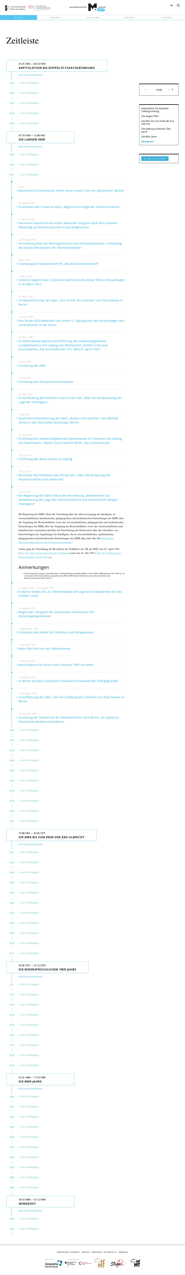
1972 (11, 994)
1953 (11, 740)
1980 (11, 1096)
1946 (11, 93)
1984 (11, 1137)
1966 (11, 902)
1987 (11, 1167)
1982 (11, 1116)
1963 (11, 872)
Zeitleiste (18, 18)
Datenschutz (110, 1252)
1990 (11, 1229)
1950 (11, 164)
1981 (11, 1106)
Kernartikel (55, 18)
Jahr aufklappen (30, 82)
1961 (11, 821)
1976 (11, 1035)
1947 (11, 103)
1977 (11, 1045)
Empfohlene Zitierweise (68, 1252)
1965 (11, 892)
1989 (11, 1187)
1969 (11, 933)
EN (171, 5)
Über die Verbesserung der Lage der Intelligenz (44, 553)
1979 (11, 1065)
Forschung (129, 18)
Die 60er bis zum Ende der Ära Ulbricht (157, 122)
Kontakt (86, 1252)
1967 (11, 913)
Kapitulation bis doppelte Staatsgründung (155, 110)
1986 (11, 1157)
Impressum (97, 1252)
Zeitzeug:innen (92, 18)
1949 (11, 123)
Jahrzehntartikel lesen (30, 75)
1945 (11, 83)
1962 (11, 862)
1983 (11, 1127)
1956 (11, 770)
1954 (11, 750)
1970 (11, 943)
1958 (11, 790)
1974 (11, 1015)
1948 (11, 113)
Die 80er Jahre (149, 136)
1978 (11, 1055)
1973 (11, 1004)
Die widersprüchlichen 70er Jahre (156, 130)
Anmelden (123, 1252)
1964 (11, 882)
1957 (11, 780)
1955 (11, 760)
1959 (11, 801)
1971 (11, 953)
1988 (11, 1177)
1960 (11, 811)
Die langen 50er (150, 116)
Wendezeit (147, 141)
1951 (11, 174)
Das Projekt (166, 18)
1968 (11, 923)
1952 (11, 730)
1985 (11, 1147)
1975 (11, 1025)
